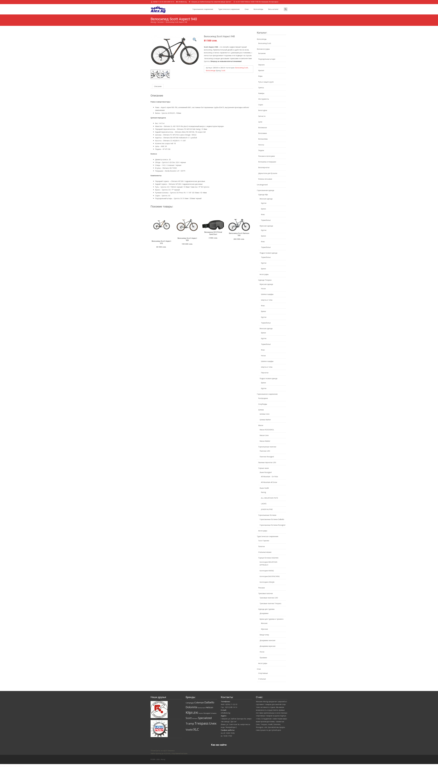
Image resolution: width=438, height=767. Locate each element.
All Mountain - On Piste (269, 476)
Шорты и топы (266, 300)
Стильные (262, 679)
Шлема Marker (265, 420)
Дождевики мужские (267, 646)
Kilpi (189, 712)
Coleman (199, 702)
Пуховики (263, 658)
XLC (196, 729)
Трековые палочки (265, 593)
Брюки (263, 209)
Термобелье (266, 220)
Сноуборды (262, 404)
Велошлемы (263, 139)
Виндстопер (264, 635)
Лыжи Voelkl (264, 488)
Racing (263, 492)
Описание (158, 86)
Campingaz (190, 703)
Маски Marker (265, 441)
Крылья (261, 70)
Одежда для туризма (266, 609)
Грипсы (261, 87)
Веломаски (262, 127)
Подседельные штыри (266, 59)
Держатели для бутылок (267, 173)
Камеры (261, 93)
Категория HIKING (267, 571)
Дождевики (264, 613)
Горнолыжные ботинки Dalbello (272, 519)
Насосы (261, 145)
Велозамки (262, 133)
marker (201, 713)
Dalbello (209, 702)
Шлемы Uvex (264, 414)
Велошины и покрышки (267, 162)
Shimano (195, 718)
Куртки (263, 203)
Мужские (264, 629)
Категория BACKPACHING (270, 576)
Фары (260, 76)
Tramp (190, 723)
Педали (261, 150)
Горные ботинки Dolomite (268, 558)
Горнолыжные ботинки (267, 515)
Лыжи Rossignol (266, 472)
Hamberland (201, 708)
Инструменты (263, 99)
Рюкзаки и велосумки (266, 156)
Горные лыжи (263, 468)
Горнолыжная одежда (265, 190)
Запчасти (261, 116)
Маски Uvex (264, 435)
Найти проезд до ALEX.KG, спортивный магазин (169, 753)
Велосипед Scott (241, 68)
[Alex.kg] (156, 8)
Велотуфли (262, 110)
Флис (263, 214)
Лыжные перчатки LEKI (267, 462)
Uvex (212, 723)
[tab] (158, 86)
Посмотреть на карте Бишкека (163, 750)
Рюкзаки (261, 588)
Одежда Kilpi (263, 194)
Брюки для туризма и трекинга (271, 619)
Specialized (205, 718)
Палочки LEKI (265, 451)
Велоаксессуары (263, 49)
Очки (247, 9)
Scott (223, 70)
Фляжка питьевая (265, 179)
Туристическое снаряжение (229, 9)
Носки (263, 288)
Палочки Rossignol (267, 457)
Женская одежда (266, 199)
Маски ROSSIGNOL (267, 430)
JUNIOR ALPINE (267, 509)
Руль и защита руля (266, 82)
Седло (260, 105)
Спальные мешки (264, 552)
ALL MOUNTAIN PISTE (269, 498)
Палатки (261, 546)
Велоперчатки (263, 167)
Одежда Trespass (265, 280)
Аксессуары (264, 274)
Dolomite (191, 707)
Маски (260, 425)
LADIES (263, 504)
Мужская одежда (266, 226)
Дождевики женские (267, 640)
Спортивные (263, 673)
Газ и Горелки (263, 541)
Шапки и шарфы (267, 294)
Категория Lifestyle (267, 582)
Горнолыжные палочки (267, 447)
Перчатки (264, 373)
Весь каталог (273, 9)
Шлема (261, 410)
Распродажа (263, 398)
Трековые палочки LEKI (269, 598)
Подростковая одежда (268, 253)
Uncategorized (262, 185)
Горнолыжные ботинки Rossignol (272, 525)
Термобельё (266, 344)
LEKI (195, 713)
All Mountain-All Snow (269, 482)
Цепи (260, 122)
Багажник (262, 53)
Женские (264, 623)
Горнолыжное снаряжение (202, 9)
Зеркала (261, 65)
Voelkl (189, 729)
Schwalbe (213, 713)
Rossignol (207, 713)
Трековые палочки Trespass (270, 603)
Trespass (201, 723)
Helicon (209, 707)
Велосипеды (258, 9)
